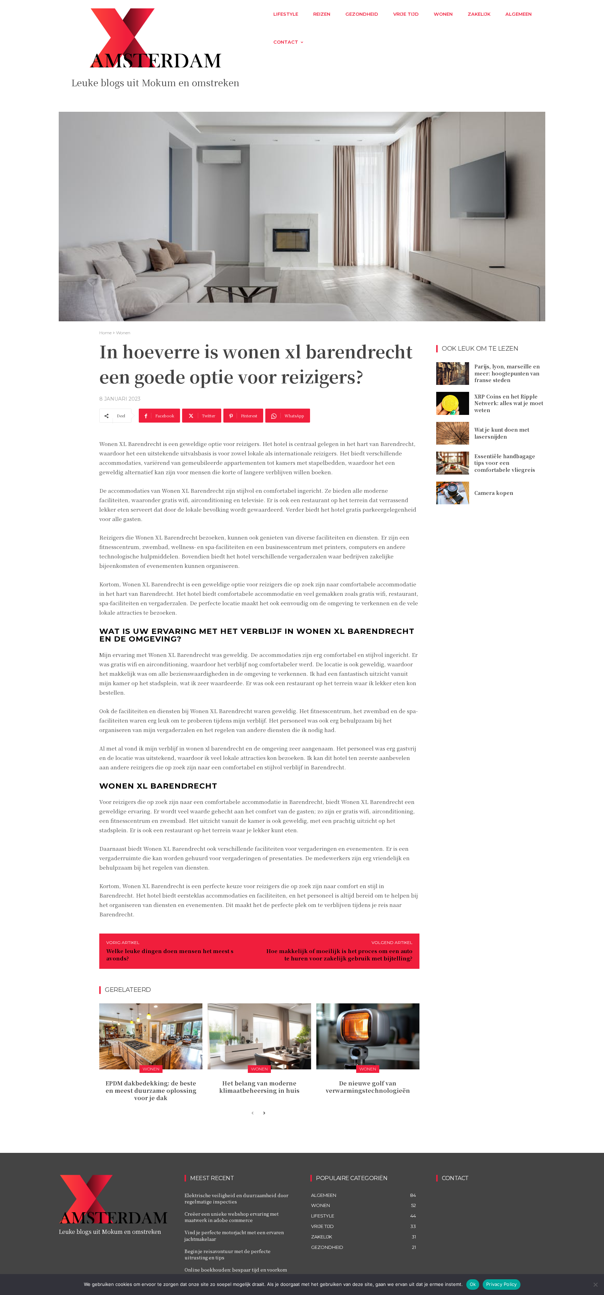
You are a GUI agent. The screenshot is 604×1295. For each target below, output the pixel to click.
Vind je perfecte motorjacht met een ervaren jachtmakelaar (234, 1235)
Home (105, 332)
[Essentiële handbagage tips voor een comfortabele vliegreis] (452, 463)
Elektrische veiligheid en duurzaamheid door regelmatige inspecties (236, 1198)
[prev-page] (252, 1113)
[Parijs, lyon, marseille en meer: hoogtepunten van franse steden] (452, 373)
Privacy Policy (501, 1284)
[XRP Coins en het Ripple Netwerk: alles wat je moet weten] (452, 403)
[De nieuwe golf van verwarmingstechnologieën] (367, 1036)
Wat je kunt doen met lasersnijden (501, 433)
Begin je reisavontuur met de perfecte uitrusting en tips (228, 1254)
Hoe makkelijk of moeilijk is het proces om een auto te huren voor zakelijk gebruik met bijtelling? (339, 954)
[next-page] (263, 1113)
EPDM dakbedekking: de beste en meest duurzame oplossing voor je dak (151, 1090)
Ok (473, 1284)
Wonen (123, 332)
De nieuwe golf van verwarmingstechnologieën (368, 1087)
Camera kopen (493, 492)
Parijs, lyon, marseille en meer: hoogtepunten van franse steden (507, 373)
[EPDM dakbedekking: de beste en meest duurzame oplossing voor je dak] (150, 1036)
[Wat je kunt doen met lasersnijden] (452, 433)
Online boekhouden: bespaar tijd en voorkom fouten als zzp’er (236, 1272)
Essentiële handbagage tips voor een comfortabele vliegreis (504, 463)
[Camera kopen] (452, 493)
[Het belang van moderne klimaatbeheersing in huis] (259, 1036)
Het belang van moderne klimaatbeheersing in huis (259, 1087)
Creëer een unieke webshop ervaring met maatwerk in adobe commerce (232, 1216)
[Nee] (595, 1284)
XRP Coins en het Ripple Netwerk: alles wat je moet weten (508, 403)
